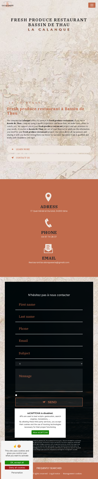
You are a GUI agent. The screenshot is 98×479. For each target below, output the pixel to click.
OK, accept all (17, 462)
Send (52, 402)
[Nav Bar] (91, 5)
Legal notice (54, 473)
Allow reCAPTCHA (40, 432)
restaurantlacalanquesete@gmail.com (49, 262)
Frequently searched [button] (49, 468)
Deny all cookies (17, 467)
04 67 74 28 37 (49, 236)
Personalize (17, 472)
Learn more (23, 149)
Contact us (23, 157)
